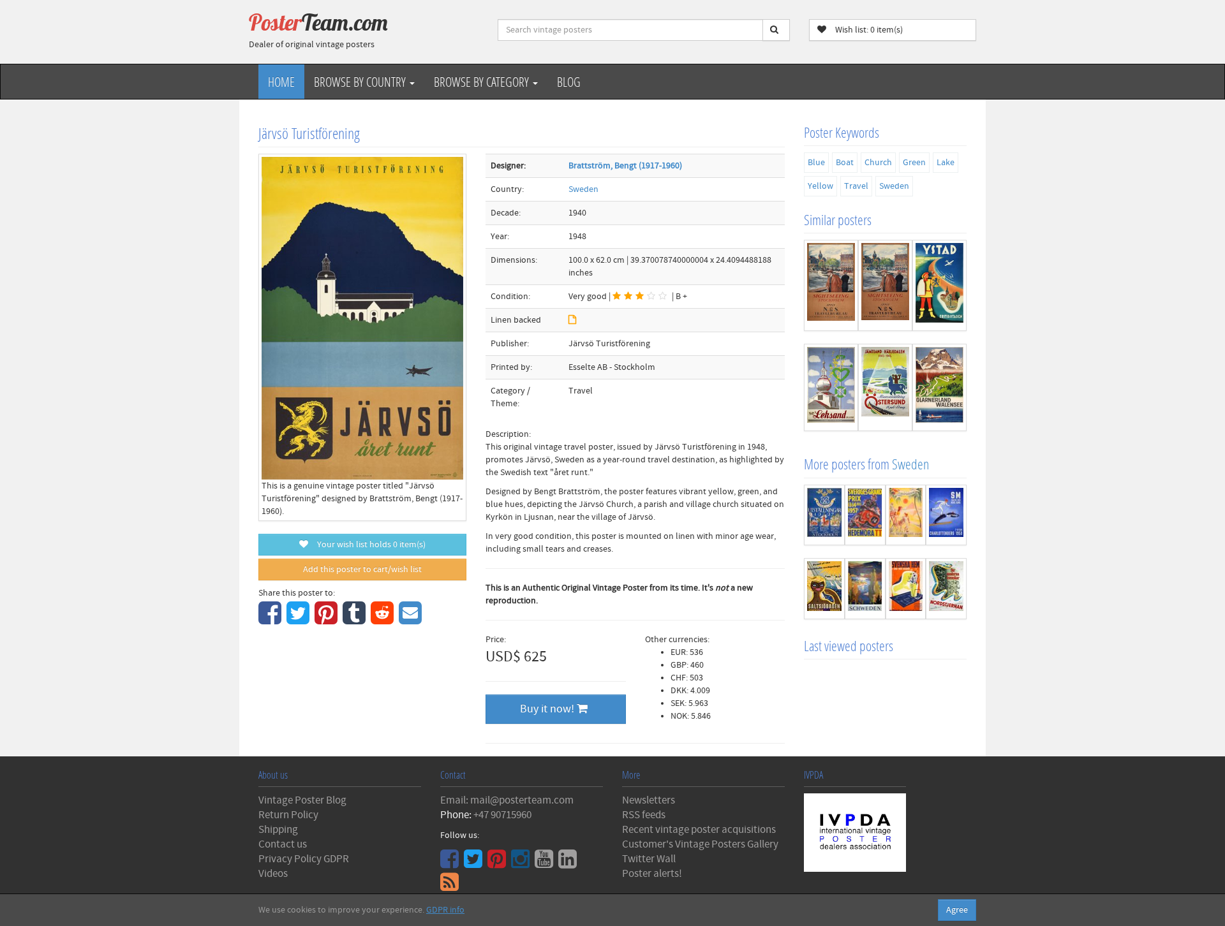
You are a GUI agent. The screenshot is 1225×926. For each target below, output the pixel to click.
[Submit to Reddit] (384, 620)
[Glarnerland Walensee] (939, 387)
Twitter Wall (649, 859)
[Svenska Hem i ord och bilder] (906, 588)
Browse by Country (361, 81)
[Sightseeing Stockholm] (885, 285)
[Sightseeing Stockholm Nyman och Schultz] (831, 285)
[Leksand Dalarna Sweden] (831, 387)
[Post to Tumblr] (356, 620)
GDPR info (445, 910)
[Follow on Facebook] (451, 863)
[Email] (412, 620)
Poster (318, 22)
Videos (273, 874)
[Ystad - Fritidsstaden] (939, 285)
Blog (569, 81)
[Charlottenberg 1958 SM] (946, 515)
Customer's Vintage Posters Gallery (700, 844)
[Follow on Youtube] (545, 863)
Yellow (820, 186)
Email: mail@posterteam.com (507, 800)
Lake (945, 162)
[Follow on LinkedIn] (569, 863)
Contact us (282, 844)
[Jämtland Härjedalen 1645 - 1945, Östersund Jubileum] (885, 387)
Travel (856, 186)
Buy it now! (548, 709)
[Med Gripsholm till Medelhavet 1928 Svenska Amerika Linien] (906, 515)
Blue (816, 162)
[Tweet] (299, 620)
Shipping (278, 830)
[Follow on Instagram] (522, 863)
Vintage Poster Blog (302, 800)
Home (281, 81)
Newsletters (648, 800)
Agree (957, 910)
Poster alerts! (652, 874)
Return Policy (288, 815)
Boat (845, 162)
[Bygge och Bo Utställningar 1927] (824, 515)
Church (878, 162)
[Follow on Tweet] (475, 863)
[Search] (776, 30)
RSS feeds (643, 815)
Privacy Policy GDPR (303, 859)
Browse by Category (482, 81)
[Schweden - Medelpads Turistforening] (865, 588)
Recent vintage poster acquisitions (699, 830)
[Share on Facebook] (271, 620)
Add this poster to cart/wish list (362, 569)
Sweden (583, 189)
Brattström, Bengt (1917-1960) (625, 166)
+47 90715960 (502, 815)
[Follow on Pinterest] (498, 863)
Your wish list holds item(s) (368, 544)
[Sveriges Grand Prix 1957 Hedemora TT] (865, 515)
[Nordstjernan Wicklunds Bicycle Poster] (946, 588)
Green (914, 162)
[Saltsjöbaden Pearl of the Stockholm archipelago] (824, 588)
